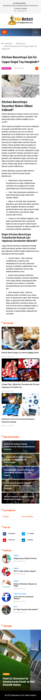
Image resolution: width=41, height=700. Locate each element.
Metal (15, 606)
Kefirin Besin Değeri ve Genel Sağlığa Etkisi (20, 352)
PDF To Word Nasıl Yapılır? (25, 571)
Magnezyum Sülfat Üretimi (25, 558)
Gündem (6, 517)
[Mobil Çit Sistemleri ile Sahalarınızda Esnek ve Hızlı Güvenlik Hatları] (20, 660)
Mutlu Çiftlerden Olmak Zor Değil (25, 585)
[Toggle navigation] (4, 32)
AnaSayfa (8, 44)
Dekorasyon (20, 44)
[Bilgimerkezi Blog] (20, 20)
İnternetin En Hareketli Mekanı (23, 597)
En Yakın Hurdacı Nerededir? (26, 609)
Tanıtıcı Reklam (27, 517)
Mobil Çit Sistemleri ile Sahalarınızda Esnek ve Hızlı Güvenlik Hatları (19, 681)
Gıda (5, 347)
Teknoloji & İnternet (10, 378)
